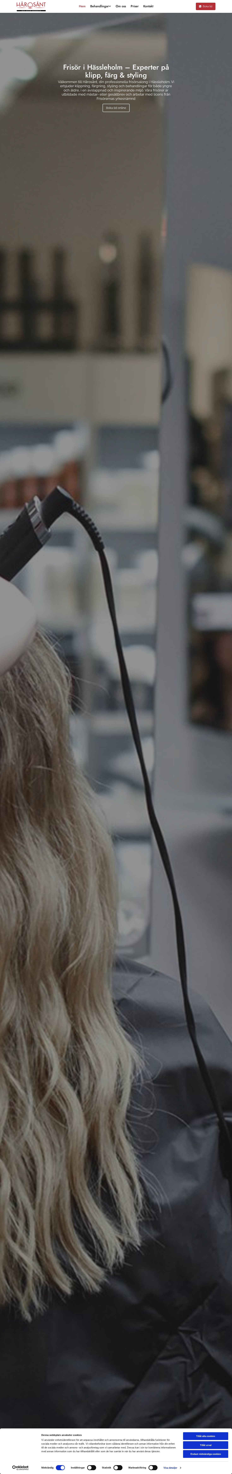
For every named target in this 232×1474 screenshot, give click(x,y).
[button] (205, 6)
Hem (82, 6)
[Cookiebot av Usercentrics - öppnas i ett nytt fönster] (20, 1467)
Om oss (121, 6)
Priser (135, 6)
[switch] (91, 1467)
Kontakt (148, 6)
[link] (100, 6)
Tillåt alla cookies (205, 1436)
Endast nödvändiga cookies (205, 1454)
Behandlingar (99, 6)
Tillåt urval (205, 1445)
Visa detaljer (170, 1467)
